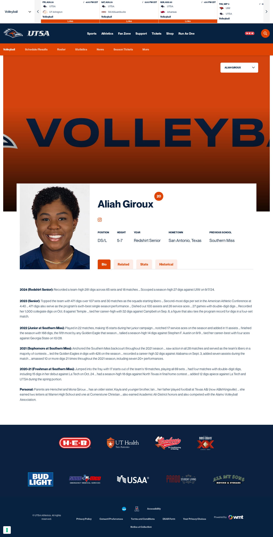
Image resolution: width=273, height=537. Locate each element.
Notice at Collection (141, 526)
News (100, 49)
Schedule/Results (36, 49)
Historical (166, 264)
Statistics (81, 49)
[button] (38, 11)
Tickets (156, 33)
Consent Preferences (111, 518)
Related (123, 264)
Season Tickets (123, 49)
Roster (61, 49)
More (145, 49)
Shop (170, 33)
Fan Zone (124, 33)
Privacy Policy (84, 518)
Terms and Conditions (143, 518)
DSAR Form (169, 518)
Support (141, 33)
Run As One (186, 33)
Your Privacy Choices (194, 518)
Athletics (107, 33)
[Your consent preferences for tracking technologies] (7, 530)
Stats (144, 264)
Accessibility (154, 508)
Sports (92, 33)
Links (70, 21)
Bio (104, 264)
